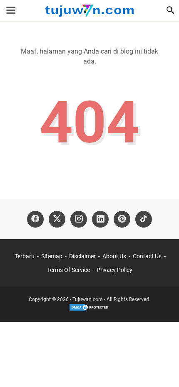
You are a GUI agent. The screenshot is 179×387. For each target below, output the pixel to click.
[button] (170, 9)
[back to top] (162, 368)
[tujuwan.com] (89, 11)
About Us (114, 256)
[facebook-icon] (35, 219)
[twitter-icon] (57, 219)
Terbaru (25, 256)
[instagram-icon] (78, 219)
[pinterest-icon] (122, 219)
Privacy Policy (114, 270)
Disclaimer (82, 256)
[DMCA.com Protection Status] (89, 310)
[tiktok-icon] (143, 219)
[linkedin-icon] (100, 219)
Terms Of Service (68, 270)
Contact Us (147, 256)
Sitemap (51, 256)
